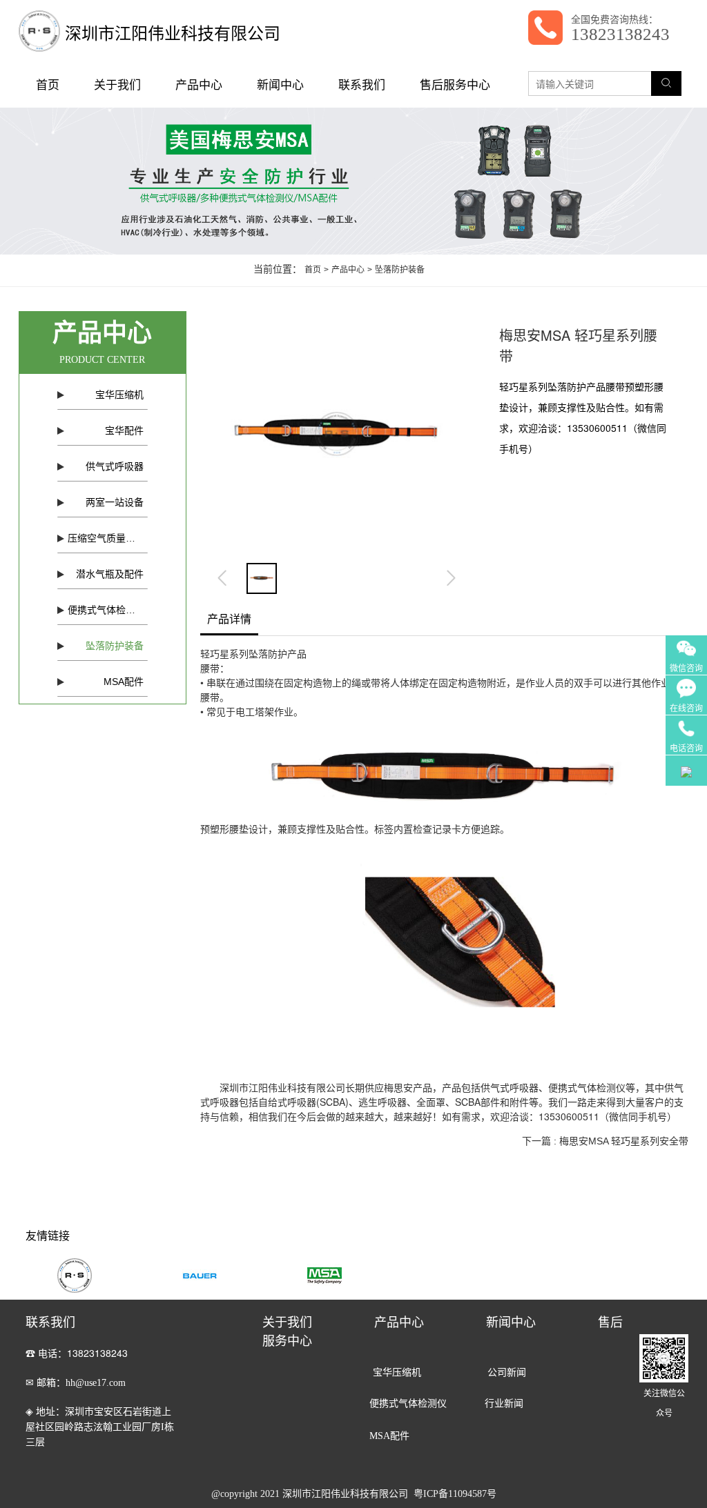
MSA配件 (124, 681)
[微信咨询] (686, 643)
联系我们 (361, 85)
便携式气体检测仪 (106, 609)
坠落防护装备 (115, 645)
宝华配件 (124, 430)
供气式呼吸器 (115, 466)
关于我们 (117, 85)
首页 (47, 85)
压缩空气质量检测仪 (108, 538)
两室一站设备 (115, 502)
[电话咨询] (686, 724)
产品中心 (198, 85)
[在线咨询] (686, 684)
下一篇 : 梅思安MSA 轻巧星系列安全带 (605, 1141)
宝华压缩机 (119, 394)
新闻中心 (280, 85)
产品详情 (229, 618)
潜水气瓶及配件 (110, 573)
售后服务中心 (455, 85)
